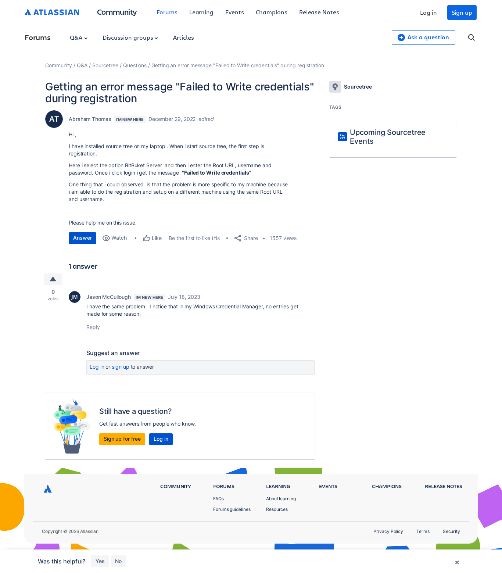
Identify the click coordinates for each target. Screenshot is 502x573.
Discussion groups (129, 37)
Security (451, 531)
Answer (82, 237)
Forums (167, 12)
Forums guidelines (232, 509)
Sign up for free (122, 439)
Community (117, 11)
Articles (183, 37)
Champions (271, 12)
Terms (423, 531)
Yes (100, 561)
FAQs (218, 498)
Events (234, 12)
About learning (281, 498)
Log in (428, 12)
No (118, 561)
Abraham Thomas (90, 119)
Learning (201, 12)
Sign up (462, 12)
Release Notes (319, 12)
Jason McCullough (108, 297)
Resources (277, 509)
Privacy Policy (388, 531)
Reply (93, 327)
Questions (135, 65)
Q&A (77, 37)
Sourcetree (105, 65)
